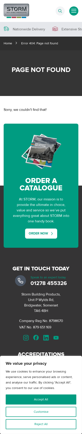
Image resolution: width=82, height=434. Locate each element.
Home (8, 43)
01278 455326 (49, 283)
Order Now (38, 233)
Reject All (41, 424)
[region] (41, 395)
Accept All (41, 399)
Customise (41, 412)
